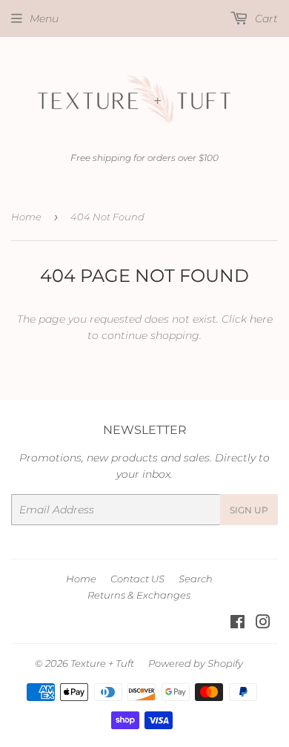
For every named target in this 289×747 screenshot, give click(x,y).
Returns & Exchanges (138, 595)
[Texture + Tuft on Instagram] (263, 624)
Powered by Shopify (195, 663)
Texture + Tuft (102, 663)
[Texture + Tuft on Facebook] (237, 624)
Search (196, 579)
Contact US (137, 579)
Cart (265, 18)
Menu (44, 18)
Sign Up (249, 510)
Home (26, 217)
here (261, 319)
